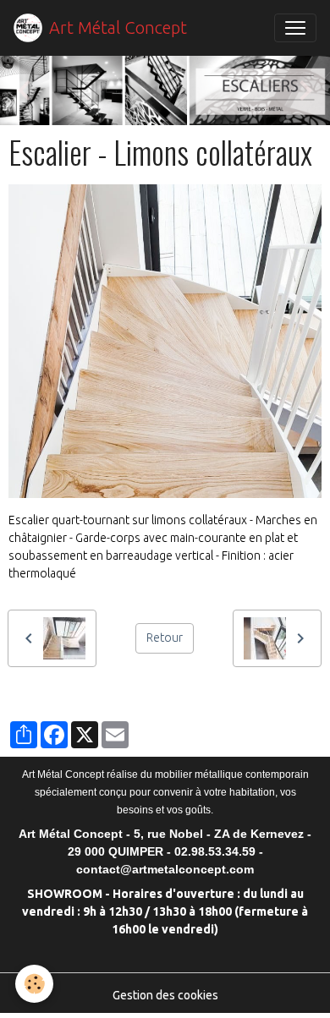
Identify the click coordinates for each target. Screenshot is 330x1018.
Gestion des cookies (165, 995)
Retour (164, 637)
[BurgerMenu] (295, 28)
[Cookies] (34, 984)
